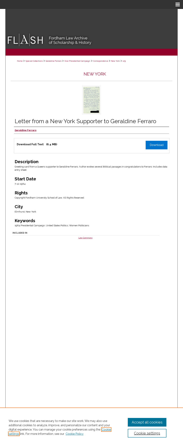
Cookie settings (147, 433)
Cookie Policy (74, 434)
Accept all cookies (147, 422)
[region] (91, 427)
